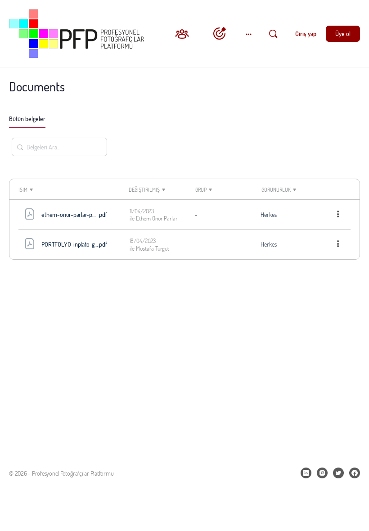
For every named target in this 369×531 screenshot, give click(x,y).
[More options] (338, 214)
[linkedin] (306, 473)
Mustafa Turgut (152, 248)
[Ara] (273, 33)
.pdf (85, 214)
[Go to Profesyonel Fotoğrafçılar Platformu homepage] (76, 32)
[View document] (29, 215)
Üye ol (343, 33)
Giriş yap (305, 33)
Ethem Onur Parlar (156, 218)
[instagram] (322, 473)
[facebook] (354, 473)
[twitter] (338, 473)
